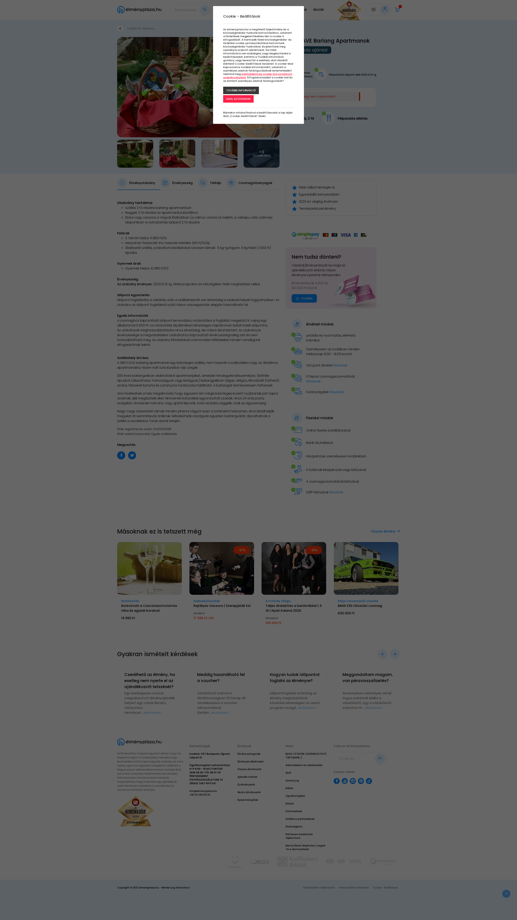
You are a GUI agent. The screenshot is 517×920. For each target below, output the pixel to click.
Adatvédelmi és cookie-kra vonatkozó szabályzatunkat (257, 75)
